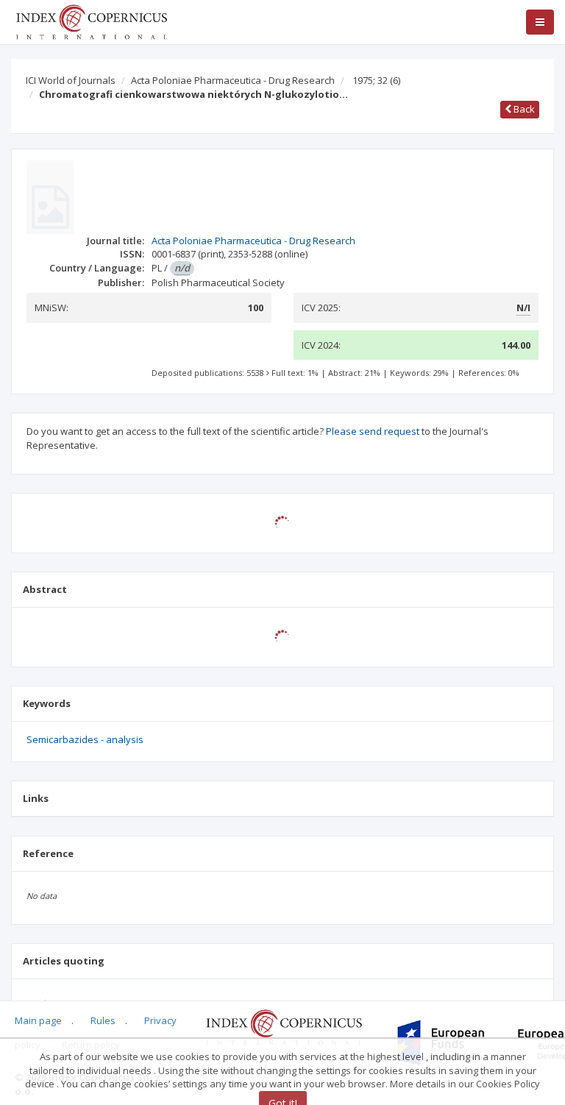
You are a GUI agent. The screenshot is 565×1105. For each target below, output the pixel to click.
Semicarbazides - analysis (84, 739)
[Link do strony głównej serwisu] (91, 20)
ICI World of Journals (71, 80)
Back (523, 109)
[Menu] (540, 22)
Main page (38, 1020)
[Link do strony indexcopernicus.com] (283, 1026)
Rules (103, 1020)
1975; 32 (376, 80)
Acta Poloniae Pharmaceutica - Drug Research (233, 80)
